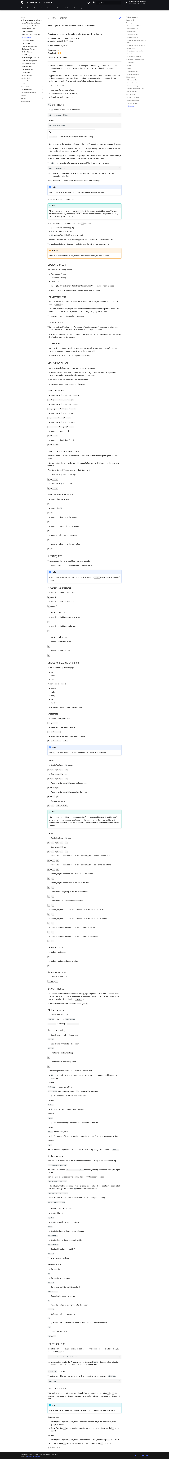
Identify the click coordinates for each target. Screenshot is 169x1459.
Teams (88, 8)
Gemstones (51, 8)
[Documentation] (22, 2)
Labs (42, 8)
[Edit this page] (120, 18)
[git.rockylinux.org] (143, 1455)
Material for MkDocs (33, 1456)
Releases (69, 8)
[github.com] (139, 1455)
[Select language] (94, 2)
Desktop (60, 8)
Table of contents (132, 17)
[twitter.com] (135, 1455)
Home (23, 8)
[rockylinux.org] (147, 1455)
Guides (29, 8)
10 (46, 3)
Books (36, 8)
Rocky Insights (79, 8)
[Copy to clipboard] (119, 115)
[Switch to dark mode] (88, 2)
